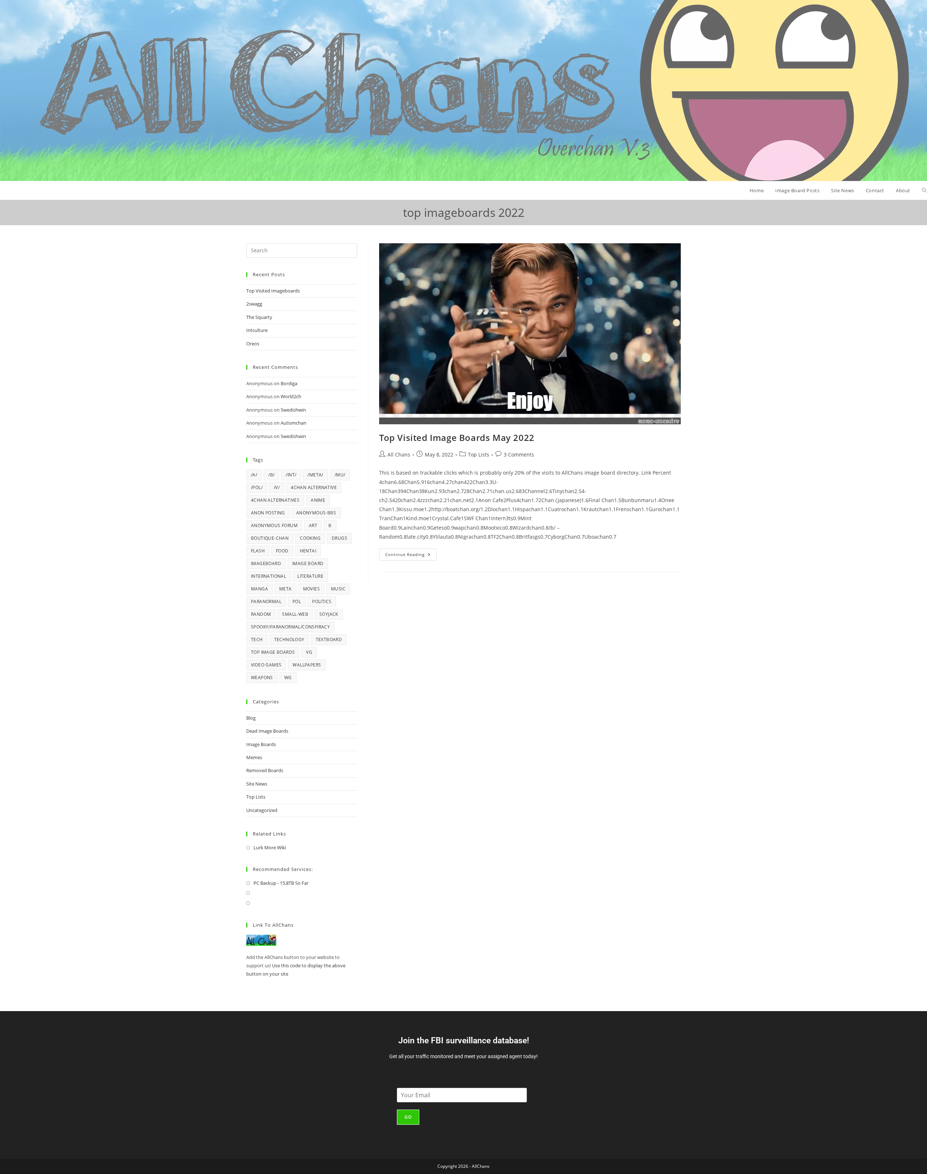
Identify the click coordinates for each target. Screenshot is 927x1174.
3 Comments (519, 454)
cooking (310, 538)
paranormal (266, 601)
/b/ (271, 475)
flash (258, 551)
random (261, 614)
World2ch (291, 396)
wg (288, 677)
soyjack (328, 614)
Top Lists (478, 454)
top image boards (273, 652)
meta (285, 589)
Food (282, 551)
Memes (254, 757)
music (338, 589)
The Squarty (259, 317)
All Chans (398, 454)
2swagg (254, 303)
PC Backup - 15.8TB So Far (281, 883)
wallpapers (307, 665)
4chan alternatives (275, 500)
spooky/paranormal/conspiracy (290, 627)
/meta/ (315, 475)
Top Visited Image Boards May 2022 (456, 437)
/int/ (291, 475)
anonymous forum (274, 525)
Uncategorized (261, 810)
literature (310, 576)
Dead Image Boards (267, 731)
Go (408, 1117)
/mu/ (340, 475)
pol (297, 601)
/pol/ (257, 487)
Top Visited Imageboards (273, 290)
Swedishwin (293, 410)
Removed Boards (264, 770)
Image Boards (261, 744)
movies (311, 589)
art (313, 525)
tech (257, 639)
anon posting (268, 513)
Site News (256, 783)
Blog (251, 718)
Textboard (329, 639)
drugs (339, 538)
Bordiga (289, 383)
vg (309, 652)
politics (321, 601)
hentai (308, 551)
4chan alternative (314, 487)
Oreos (252, 343)
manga (259, 589)
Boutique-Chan (270, 538)
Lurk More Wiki (269, 847)
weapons (262, 677)
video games (266, 665)
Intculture (257, 330)
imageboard (266, 563)
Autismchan (293, 423)
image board (307, 563)
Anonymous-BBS (316, 513)
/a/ (254, 475)
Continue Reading (411, 552)
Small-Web (295, 614)
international (268, 576)
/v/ (277, 487)
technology (289, 639)
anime (318, 500)
